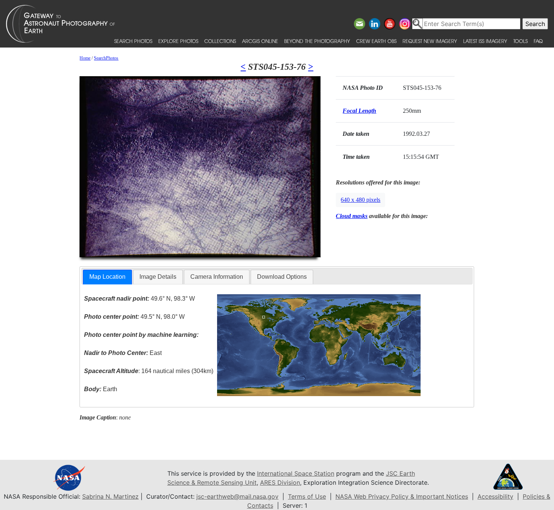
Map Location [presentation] (107, 276)
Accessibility (495, 496)
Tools (520, 41)
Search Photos (133, 41)
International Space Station (295, 473)
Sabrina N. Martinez (110, 496)
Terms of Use (307, 496)
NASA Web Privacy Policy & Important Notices (401, 496)
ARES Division (280, 482)
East (123, 353)
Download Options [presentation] (282, 276)
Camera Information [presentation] (216, 276)
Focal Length (359, 111)
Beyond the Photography (317, 41)
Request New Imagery (429, 41)
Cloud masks (351, 216)
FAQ (538, 41)
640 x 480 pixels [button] (360, 200)
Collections (220, 41)
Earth (100, 389)
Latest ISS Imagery (485, 41)
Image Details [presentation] (157, 276)
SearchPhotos (106, 58)
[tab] (107, 277)
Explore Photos (178, 41)
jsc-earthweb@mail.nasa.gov (237, 496)
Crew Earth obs (376, 41)
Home (85, 58)
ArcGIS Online (260, 41)
